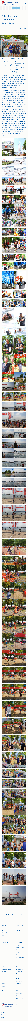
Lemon (3, 981)
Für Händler (5, 933)
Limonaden (19, 942)
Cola (17, 954)
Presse (3, 1017)
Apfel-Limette (5, 993)
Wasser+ (4, 979)
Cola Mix (18, 959)
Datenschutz (4, 1015)
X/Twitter (18, 930)
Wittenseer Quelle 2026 (7, 1010)
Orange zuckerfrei (20, 947)
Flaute (3, 950)
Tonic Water (19, 993)
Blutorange (4, 971)
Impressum (4, 1012)
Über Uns (4, 925)
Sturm (3, 945)
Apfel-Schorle (19, 969)
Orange (18, 945)
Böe (3, 947)
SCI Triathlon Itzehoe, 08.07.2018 (12, 911)
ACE (17, 962)
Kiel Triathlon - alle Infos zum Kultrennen (14, 915)
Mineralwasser (5, 942)
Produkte (4, 928)
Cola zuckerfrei (20, 957)
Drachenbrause (20, 979)
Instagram (18, 933)
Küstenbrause (5, 991)
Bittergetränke (19, 991)
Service (3, 930)
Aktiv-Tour (4, 29)
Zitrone (18, 950)
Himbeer (4, 983)
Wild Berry (18, 995)
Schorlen (18, 966)
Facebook (18, 928)
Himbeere (18, 983)
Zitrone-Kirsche (5, 974)
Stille (3, 952)
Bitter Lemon (19, 998)
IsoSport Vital (5, 966)
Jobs (3, 935)
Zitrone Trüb (19, 952)
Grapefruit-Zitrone (6, 969)
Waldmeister (19, 981)
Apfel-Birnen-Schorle (19, 972)
